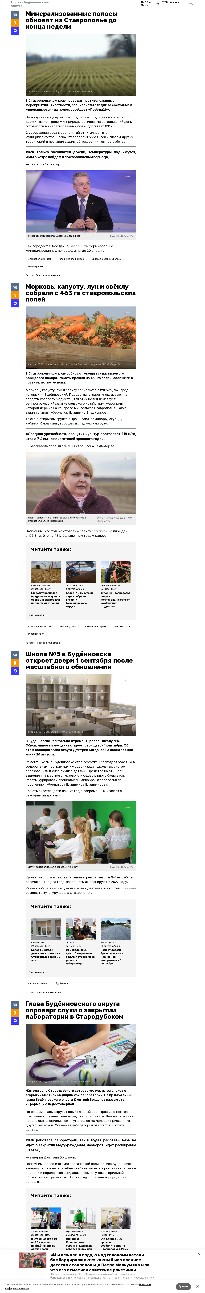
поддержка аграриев (95, 626)
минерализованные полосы (106, 259)
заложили (99, 531)
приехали (128, 888)
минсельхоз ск (122, 626)
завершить (79, 246)
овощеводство (68, 626)
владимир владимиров (72, 259)
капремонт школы (38, 983)
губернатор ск (36, 633)
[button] (32, 1260)
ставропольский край (40, 259)
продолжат (119, 1177)
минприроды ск (36, 266)
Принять (183, 1286)
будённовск (62, 983)
